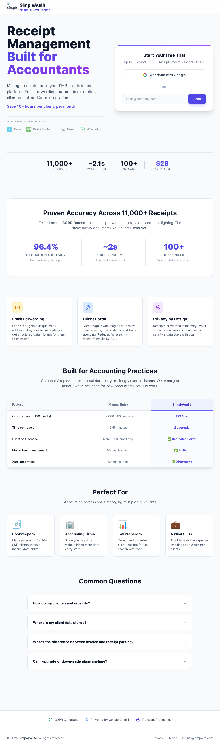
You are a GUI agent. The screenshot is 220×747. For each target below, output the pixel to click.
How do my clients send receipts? (61, 603)
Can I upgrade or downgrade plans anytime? (70, 661)
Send (197, 99)
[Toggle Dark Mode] (206, 7)
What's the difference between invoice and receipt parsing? (83, 642)
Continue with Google (168, 75)
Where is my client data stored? (59, 622)
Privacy (158, 738)
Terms (172, 738)
